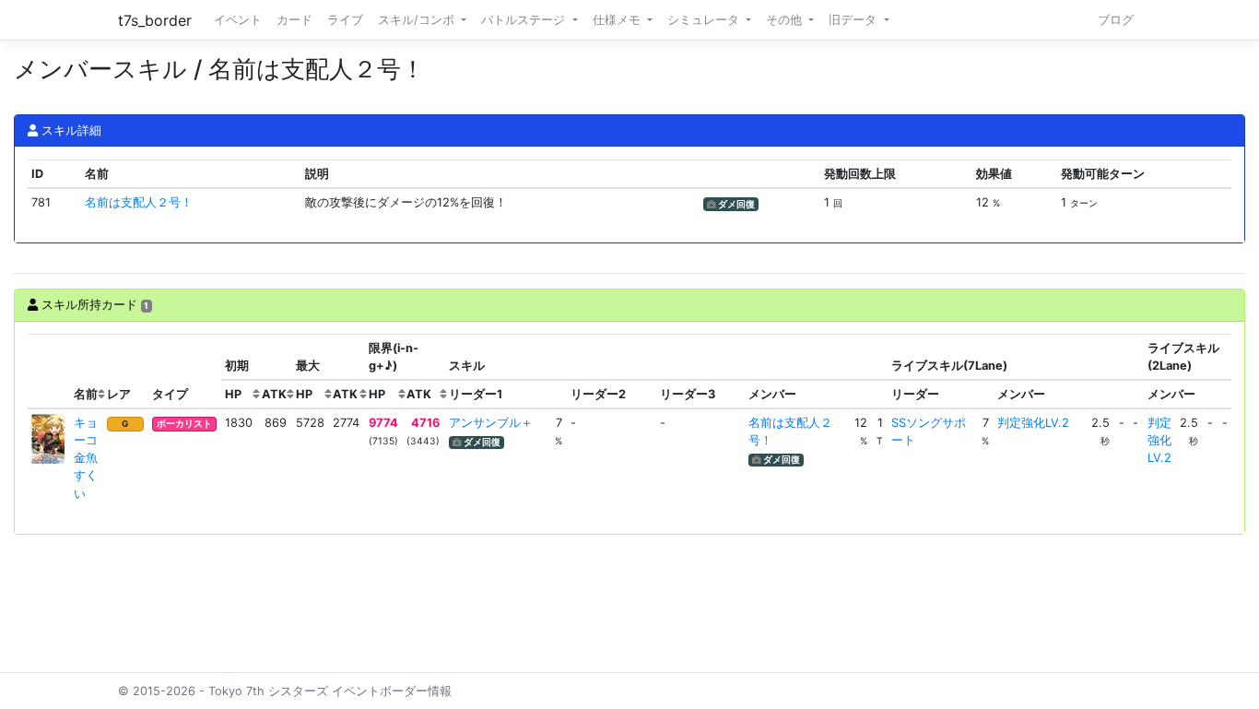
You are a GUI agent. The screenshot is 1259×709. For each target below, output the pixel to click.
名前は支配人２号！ (139, 202)
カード (294, 20)
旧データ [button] (854, 20)
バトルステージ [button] (525, 20)
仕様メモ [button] (618, 20)
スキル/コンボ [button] (418, 20)
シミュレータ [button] (705, 20)
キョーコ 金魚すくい (92, 458)
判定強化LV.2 (1033, 423)
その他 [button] (786, 20)
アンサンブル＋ (491, 423)
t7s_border (155, 20)
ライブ (345, 20)
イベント (238, 20)
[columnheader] (49, 371)
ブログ (1116, 20)
